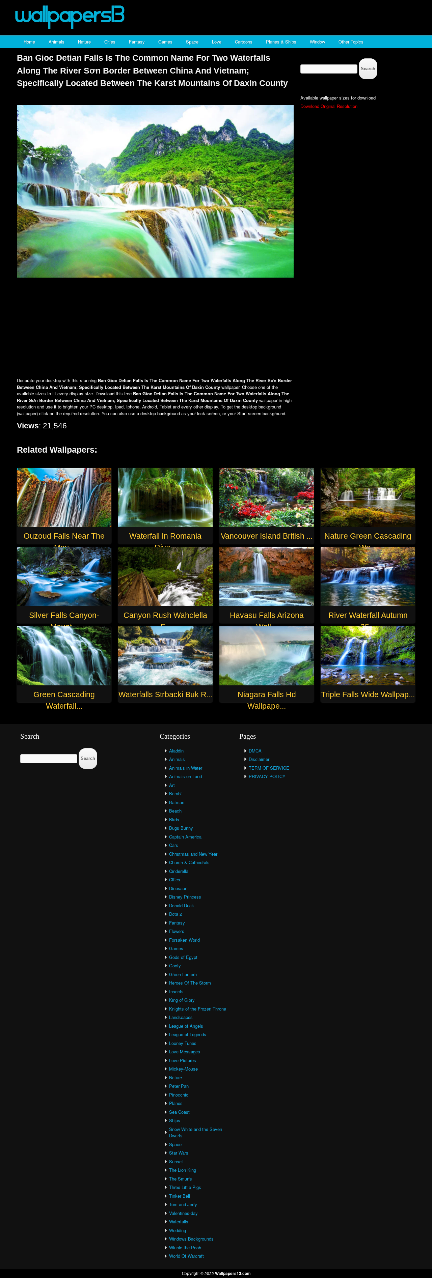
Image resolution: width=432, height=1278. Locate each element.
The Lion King (182, 1170)
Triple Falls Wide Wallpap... (368, 694)
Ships (174, 1120)
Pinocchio (178, 1094)
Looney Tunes (182, 1043)
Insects (176, 991)
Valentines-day (183, 1213)
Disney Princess (185, 896)
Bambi (175, 793)
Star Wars (178, 1152)
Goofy (175, 965)
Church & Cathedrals (189, 862)
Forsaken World (184, 940)
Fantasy (137, 41)
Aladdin (176, 750)
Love (216, 41)
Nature (84, 41)
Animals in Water (185, 768)
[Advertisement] (216, 328)
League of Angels (186, 1026)
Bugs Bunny (181, 828)
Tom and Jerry (183, 1204)
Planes (176, 1103)
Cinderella (178, 871)
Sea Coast (179, 1112)
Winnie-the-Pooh (185, 1247)
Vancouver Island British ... (267, 536)
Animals (56, 41)
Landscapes (181, 1017)
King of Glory (182, 1000)
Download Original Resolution (328, 106)
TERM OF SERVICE (269, 768)
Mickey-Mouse (183, 1069)
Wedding (177, 1230)
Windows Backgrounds (191, 1239)
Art (172, 785)
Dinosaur (177, 888)
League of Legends (187, 1034)
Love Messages (184, 1051)
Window (317, 41)
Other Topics (351, 41)
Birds (174, 819)
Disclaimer (259, 759)
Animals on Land (185, 776)
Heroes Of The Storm (190, 982)
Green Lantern (183, 974)
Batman (176, 802)
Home (29, 41)
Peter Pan (179, 1086)
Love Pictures (182, 1060)
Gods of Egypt (183, 957)
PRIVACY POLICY (267, 776)
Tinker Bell (179, 1196)
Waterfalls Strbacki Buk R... (165, 694)
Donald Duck (181, 905)
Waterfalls (178, 1221)
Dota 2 (175, 914)
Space (192, 41)
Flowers (176, 931)
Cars (173, 845)
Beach (175, 810)
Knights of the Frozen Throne (197, 1008)
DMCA (255, 750)
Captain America (185, 836)
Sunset (176, 1161)
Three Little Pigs (185, 1187)
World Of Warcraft (186, 1256)
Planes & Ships (281, 41)
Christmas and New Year (193, 854)
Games (165, 41)
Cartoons (243, 41)
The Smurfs (180, 1178)
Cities (109, 41)
